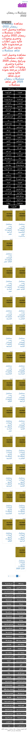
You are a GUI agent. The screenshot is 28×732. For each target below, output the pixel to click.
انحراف (8, 182)
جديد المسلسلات (21, 648)
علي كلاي (21, 669)
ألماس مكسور (20, 127)
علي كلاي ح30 (21, 608)
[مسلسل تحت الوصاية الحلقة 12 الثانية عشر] (20, 273)
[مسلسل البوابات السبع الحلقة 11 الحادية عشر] (8, 412)
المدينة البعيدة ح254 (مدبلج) (9, 714)
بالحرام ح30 (9, 620)
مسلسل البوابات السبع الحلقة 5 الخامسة (9, 509)
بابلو (20, 151)
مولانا (9, 673)
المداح (19, 144)
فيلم (9, 726)
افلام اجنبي (9, 648)
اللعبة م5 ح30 (21, 705)
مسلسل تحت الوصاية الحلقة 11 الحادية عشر (8, 286)
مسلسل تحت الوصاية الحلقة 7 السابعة (9, 342)
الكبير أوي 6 (8, 92)
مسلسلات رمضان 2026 (9, 689)
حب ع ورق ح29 (21, 693)
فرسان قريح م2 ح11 (21, 701)
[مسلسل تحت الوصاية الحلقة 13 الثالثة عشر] (8, 245)
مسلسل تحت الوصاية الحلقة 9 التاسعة (9, 314)
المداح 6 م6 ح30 (9, 600)
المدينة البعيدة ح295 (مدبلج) (9, 596)
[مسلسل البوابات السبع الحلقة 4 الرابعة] (20, 524)
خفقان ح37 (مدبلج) (8, 717)
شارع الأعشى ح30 (8, 628)
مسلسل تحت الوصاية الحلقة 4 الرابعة (22, 397)
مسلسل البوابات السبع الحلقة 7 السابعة (9, 481)
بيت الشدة (19, 137)
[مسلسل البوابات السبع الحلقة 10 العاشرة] (20, 442)
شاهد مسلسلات (11, 50)
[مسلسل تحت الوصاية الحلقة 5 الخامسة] (8, 357)
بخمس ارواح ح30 (21, 624)
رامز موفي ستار (8, 158)
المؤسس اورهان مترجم (21, 660)
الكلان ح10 (9, 697)
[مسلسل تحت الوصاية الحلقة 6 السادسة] (20, 357)
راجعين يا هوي (20, 162)
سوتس (8, 96)
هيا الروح (20, 130)
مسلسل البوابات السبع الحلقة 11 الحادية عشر (8, 425)
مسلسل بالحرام (21, 685)
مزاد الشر (20, 117)
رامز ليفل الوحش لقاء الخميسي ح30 (21, 600)
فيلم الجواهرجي (9, 721)
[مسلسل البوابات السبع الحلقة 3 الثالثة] (8, 524)
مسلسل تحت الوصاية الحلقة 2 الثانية (22, 424)
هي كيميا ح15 (21, 636)
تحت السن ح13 (21, 689)
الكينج (21, 665)
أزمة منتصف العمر (8, 117)
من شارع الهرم (19, 141)
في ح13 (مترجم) (21, 591)
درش (9, 665)
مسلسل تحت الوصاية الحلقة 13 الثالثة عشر (8, 257)
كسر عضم (8, 151)
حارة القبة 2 (8, 103)
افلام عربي (9, 644)
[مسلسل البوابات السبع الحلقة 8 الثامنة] (20, 469)
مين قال (8, 130)
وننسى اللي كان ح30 (21, 612)
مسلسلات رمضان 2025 (14, 79)
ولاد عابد (8, 127)
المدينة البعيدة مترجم (8, 656)
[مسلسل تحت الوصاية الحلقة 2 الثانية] (20, 412)
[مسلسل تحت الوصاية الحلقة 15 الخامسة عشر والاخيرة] (20, 216)
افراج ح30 (9, 608)
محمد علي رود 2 (8, 168)
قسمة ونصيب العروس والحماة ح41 (21, 588)
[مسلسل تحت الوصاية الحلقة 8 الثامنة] (20, 330)
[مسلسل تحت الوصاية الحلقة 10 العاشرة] (20, 302)
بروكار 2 (8, 203)
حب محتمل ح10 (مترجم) (21, 595)
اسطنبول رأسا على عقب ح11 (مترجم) (8, 592)
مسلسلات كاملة (21, 644)
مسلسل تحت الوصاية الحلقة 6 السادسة (21, 369)
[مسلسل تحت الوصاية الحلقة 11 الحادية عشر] (8, 273)
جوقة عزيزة (20, 106)
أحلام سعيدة (8, 179)
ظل (8, 172)
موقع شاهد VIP (9, 640)
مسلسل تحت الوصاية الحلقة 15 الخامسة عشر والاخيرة (21, 230)
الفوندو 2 (20, 182)
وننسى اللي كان (21, 673)
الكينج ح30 (21, 616)
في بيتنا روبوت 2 (8, 99)
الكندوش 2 (14, 207)
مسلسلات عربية (21, 652)
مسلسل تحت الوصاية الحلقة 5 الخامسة (9, 369)
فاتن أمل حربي (8, 193)
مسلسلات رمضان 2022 (9, 24)
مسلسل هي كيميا (8, 681)
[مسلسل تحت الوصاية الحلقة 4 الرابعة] (20, 385)
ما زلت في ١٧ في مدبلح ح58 (21, 710)
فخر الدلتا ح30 (9, 636)
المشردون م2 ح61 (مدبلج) (21, 718)
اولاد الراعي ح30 (9, 632)
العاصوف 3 (20, 103)
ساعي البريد (8, 155)
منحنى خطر (20, 120)
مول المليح (8, 137)
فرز (4, 22)
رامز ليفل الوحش (21, 677)
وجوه (8, 148)
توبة (20, 96)
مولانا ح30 (21, 620)
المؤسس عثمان (21, 656)
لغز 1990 (20, 110)
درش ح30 (21, 604)
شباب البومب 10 (20, 179)
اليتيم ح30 (21, 628)
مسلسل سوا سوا (8, 685)
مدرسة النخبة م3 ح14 (8, 701)
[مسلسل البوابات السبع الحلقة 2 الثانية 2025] (20, 552)
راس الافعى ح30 (9, 612)
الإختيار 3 (20, 92)
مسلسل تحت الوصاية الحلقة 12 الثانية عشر (21, 285)
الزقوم (8, 113)
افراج (9, 669)
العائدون (8, 141)
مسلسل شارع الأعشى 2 (21, 681)
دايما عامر (8, 186)
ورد (8, 120)
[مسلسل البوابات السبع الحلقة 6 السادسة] (20, 497)
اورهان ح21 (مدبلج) (8, 709)
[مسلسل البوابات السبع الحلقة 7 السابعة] (8, 469)
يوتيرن (19, 175)
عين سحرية (8, 677)
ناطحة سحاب (20, 134)
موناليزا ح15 (8, 604)
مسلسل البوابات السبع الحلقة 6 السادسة (21, 509)
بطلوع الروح (20, 193)
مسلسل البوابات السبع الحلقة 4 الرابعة (22, 536)
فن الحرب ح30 (9, 616)
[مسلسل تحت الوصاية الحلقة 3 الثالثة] (8, 385)
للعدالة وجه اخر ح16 (9, 693)
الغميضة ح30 (21, 632)
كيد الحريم (8, 189)
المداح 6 (9, 660)
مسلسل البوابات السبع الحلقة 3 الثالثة (9, 536)
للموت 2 (8, 162)
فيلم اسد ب (21, 721)
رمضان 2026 (21, 583)
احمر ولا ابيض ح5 (8, 583)
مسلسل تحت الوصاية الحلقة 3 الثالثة (9, 397)
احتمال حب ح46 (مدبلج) (21, 713)
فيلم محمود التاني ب (21, 726)
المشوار (8, 144)
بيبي (8, 196)
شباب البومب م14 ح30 (8, 624)
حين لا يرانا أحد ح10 (21, 697)
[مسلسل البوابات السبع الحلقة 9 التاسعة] (8, 442)
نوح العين (20, 113)
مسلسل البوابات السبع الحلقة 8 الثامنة (22, 481)
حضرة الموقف (20, 200)
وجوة (20, 123)
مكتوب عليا (20, 148)
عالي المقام (8, 110)
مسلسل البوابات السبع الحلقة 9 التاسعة (9, 454)
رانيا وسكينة (8, 175)
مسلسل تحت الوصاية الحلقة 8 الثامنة (22, 342)
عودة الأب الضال (8, 106)
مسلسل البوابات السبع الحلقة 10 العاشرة (21, 454)
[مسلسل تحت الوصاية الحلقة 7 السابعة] (8, 330)
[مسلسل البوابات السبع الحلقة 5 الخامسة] (8, 497)
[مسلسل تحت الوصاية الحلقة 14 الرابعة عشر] (8, 216)
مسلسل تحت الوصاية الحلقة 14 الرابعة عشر (8, 229)
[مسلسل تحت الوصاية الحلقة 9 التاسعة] (8, 302)
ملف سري (19, 168)
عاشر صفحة (8, 134)
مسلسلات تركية (9, 652)
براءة (20, 158)
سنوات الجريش (8, 123)
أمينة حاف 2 (20, 99)
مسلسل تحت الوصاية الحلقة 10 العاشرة (21, 314)
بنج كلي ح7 (9, 587)
